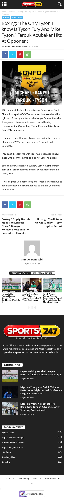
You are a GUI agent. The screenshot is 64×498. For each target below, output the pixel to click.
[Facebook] (5, 54)
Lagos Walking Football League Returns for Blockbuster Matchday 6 (11, 298)
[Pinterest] (20, 54)
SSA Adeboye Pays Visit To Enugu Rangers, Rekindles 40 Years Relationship (31, 297)
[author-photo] (32, 248)
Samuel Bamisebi (12, 46)
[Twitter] (12, 54)
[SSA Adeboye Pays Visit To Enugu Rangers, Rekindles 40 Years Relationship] (32, 285)
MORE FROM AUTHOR (42, 273)
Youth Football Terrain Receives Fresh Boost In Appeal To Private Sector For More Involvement (52, 298)
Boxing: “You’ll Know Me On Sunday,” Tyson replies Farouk (48, 222)
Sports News (17, 17)
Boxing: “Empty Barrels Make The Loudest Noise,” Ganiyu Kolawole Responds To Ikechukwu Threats (16, 226)
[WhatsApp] (27, 54)
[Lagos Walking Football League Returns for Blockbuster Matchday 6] (11, 285)
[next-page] (34, 307)
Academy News (9, 457)
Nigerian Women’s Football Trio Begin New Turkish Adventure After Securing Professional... (40, 407)
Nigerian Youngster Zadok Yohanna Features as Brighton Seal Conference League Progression (41, 390)
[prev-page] (30, 307)
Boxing (11, 11)
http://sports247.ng (32, 264)
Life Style (6, 452)
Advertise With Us (52, 478)
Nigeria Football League (11, 291)
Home (4, 11)
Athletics (6, 462)
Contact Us (9, 478)
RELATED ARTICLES (20, 273)
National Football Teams (13, 442)
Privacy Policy (23, 478)
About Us (37, 478)
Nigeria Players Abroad (12, 447)
